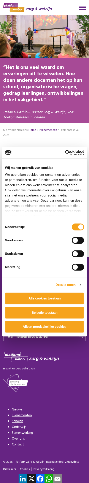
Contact (18, 444)
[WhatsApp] (48, 478)
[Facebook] (40, 478)
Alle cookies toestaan (45, 298)
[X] (31, 478)
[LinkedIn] (23, 478)
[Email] (57, 478)
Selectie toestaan (44, 312)
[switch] (78, 240)
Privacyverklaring (43, 469)
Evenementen (22, 415)
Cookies (25, 469)
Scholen (17, 421)
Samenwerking (22, 433)
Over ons (18, 439)
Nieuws (17, 409)
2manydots (72, 462)
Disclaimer (9, 469)
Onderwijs (19, 427)
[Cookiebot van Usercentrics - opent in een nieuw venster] (65, 152)
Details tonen (66, 285)
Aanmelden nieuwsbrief (28, 337)
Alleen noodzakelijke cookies (44, 326)
